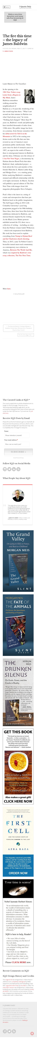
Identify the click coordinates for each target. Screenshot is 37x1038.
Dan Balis (23, 985)
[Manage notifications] (32, 1033)
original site (8, 980)
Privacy (22, 457)
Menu (7, 7)
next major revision (8, 987)
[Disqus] (18, 364)
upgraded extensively (12, 985)
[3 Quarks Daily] (25, 8)
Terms (17, 457)
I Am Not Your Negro (11, 158)
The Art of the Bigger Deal (25, 335)
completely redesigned (18, 982)
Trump (17, 236)
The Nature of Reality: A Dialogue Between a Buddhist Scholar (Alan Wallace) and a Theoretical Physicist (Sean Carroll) (18, 328)
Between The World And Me (21, 250)
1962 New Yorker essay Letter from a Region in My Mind (11, 95)
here (8, 288)
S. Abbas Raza (8, 51)
